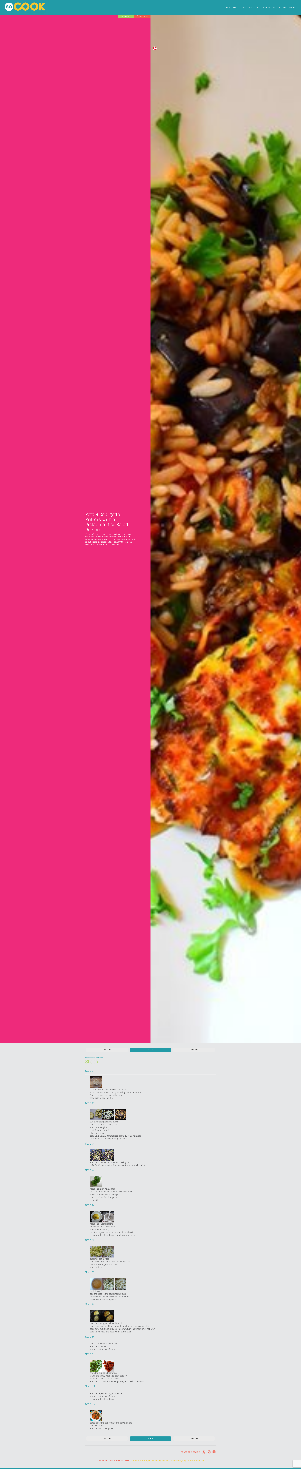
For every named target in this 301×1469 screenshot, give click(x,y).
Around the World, (139, 1460)
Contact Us (293, 7)
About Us (282, 7)
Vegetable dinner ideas (193, 1460)
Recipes (242, 7)
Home (228, 7)
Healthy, (166, 1460)
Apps (235, 7)
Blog (275, 7)
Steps (150, 1049)
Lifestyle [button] (266, 7)
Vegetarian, (176, 1460)
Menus (251, 7)
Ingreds (107, 1049)
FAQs (258, 7)
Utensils (194, 1049)
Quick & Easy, (154, 1460)
